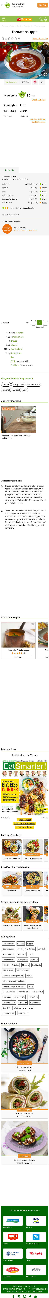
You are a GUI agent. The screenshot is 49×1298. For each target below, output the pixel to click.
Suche (41, 20)
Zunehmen (7, 997)
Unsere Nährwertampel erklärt (22, 208)
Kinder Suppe (23, 1013)
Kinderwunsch (8, 959)
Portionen (39, 327)
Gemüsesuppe (8, 949)
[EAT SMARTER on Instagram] (24, 1296)
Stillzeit (5, 965)
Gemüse (20, 943)
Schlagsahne (16, 353)
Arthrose (34, 959)
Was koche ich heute (11, 925)
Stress (30, 986)
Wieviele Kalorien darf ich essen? (37, 120)
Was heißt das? (38, 100)
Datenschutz (30, 1286)
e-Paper (45, 817)
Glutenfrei (23, 1002)
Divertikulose (8, 970)
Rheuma (25, 965)
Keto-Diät (6, 1008)
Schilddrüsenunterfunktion (13, 981)
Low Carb (41, 949)
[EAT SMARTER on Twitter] (30, 1296)
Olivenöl (14, 345)
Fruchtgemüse (8, 943)
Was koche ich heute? (24, 1113)
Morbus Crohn (8, 954)
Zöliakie (29, 976)
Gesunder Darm (9, 1002)
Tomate (5, 384)
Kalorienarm (35, 1002)
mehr (44, 184)
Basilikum (15, 365)
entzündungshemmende (23, 1008)
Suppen (30, 943)
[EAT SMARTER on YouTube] (35, 1296)
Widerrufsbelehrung (37, 1289)
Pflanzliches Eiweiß (32, 891)
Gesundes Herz (9, 1013)
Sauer (19, 949)
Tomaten (19, 332)
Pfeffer (14, 361)
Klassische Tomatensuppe (18, 650)
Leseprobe (5, 817)
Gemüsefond (16, 349)
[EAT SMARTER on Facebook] (13, 1296)
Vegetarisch (30, 949)
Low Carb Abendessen (33, 858)
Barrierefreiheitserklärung (18, 1291)
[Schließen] (1, 5)
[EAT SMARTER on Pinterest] (19, 1296)
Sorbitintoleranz (22, 970)
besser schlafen (9, 992)
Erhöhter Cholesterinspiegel (14, 986)
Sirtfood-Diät (20, 997)
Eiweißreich (11, 891)
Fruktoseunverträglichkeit (13, 976)
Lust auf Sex (33, 997)
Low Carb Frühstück (12, 858)
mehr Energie (24, 992)
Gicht (31, 954)
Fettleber (15, 965)
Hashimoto (36, 965)
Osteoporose (22, 959)
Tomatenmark (17, 337)
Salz (12, 357)
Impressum (17, 1286)
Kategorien (37, 1291)
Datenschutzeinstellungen (14, 1289)
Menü (3, 20)
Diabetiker (21, 954)
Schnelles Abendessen (25, 1067)
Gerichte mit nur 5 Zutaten (24, 1160)
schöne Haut (38, 992)
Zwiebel (14, 341)
